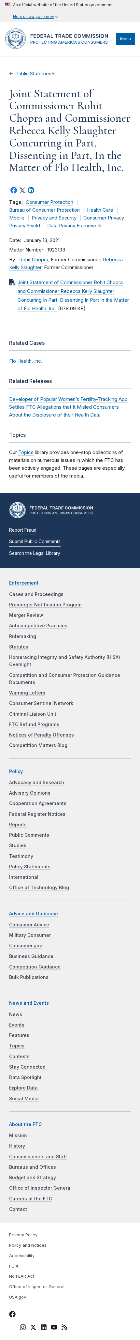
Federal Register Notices (37, 814)
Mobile (16, 218)
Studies (17, 845)
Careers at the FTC (30, 1198)
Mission (18, 1135)
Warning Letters (27, 692)
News (15, 1014)
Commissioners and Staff (38, 1156)
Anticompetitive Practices (38, 625)
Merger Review (26, 615)
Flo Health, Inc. (25, 361)
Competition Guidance (35, 966)
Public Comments (29, 835)
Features (19, 1035)
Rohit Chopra (33, 260)
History (17, 1146)
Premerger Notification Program (45, 604)
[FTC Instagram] (23, 1328)
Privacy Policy (23, 1234)
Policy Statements (29, 866)
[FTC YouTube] (54, 1328)
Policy (16, 771)
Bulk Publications (29, 977)
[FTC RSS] (64, 1328)
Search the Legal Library (34, 553)
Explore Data (23, 1087)
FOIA (14, 1266)
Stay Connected (27, 1067)
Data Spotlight (25, 1077)
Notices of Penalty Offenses (41, 735)
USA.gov (17, 1297)
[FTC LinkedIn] (43, 1328)
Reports (18, 824)
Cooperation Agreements (37, 803)
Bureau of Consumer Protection (44, 210)
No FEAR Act (21, 1276)
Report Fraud (22, 530)
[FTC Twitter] (33, 1327)
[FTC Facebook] (12, 1315)
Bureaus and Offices (32, 1167)
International (23, 877)
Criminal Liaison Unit (32, 714)
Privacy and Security (54, 218)
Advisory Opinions (29, 793)
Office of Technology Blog (39, 887)
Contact (18, 1209)
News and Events (29, 1003)
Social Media (24, 1098)
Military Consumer (30, 935)
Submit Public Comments (35, 541)
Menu (125, 38)
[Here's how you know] (59, 11)
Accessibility (22, 1255)
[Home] (59, 47)
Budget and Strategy (32, 1177)
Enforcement (23, 583)
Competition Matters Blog (38, 745)
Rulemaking (22, 636)
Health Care (100, 210)
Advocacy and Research (36, 782)
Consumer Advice (29, 924)
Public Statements (35, 74)
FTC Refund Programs (34, 724)
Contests (19, 1056)
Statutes (18, 646)
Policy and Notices (28, 1245)
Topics (26, 452)
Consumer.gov (25, 945)
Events (16, 1025)
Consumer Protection (49, 202)
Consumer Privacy (103, 218)
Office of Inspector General (40, 1188)
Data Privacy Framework (74, 226)
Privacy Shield (24, 226)
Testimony (21, 856)
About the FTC (25, 1124)
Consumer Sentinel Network (41, 703)
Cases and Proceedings (36, 594)
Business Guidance (31, 956)
